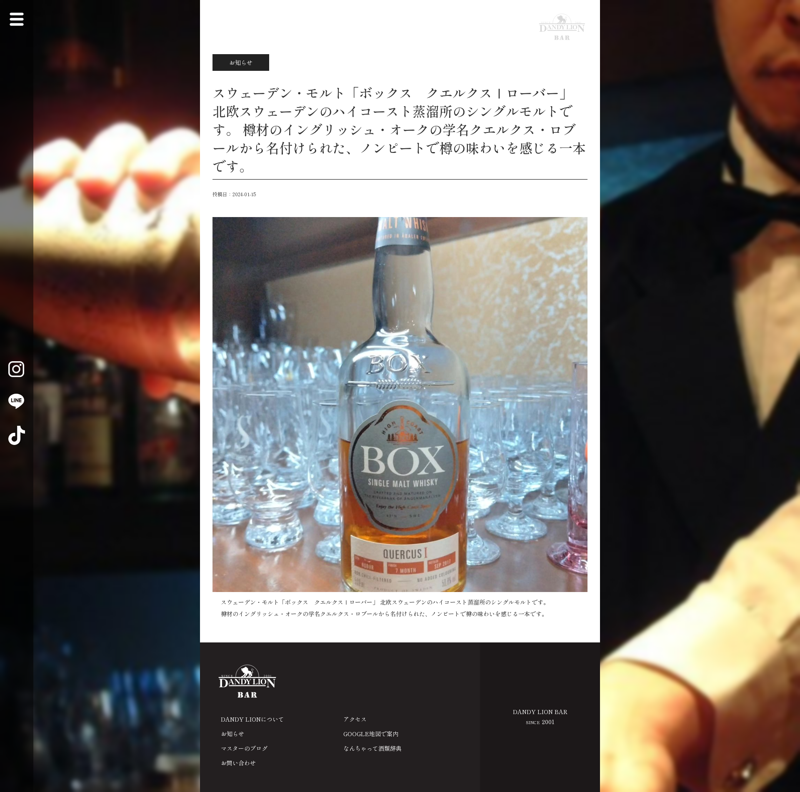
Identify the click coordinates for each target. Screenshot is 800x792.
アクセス (355, 719)
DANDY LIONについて (252, 719)
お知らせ (232, 734)
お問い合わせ (238, 763)
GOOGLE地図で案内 (370, 734)
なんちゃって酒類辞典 (372, 748)
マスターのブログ (244, 748)
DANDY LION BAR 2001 (540, 716)
